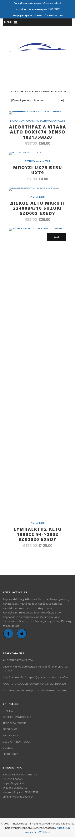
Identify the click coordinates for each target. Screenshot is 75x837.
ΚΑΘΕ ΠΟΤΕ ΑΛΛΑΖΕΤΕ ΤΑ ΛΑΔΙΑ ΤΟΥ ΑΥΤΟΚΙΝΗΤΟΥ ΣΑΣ (34, 683)
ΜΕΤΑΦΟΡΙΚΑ (10, 735)
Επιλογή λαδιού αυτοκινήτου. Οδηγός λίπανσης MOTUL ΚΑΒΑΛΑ (35, 669)
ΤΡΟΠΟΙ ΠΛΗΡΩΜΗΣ (14, 723)
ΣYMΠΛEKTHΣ (37, 197)
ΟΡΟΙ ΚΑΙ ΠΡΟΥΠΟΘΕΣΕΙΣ (17, 717)
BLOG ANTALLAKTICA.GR (17, 741)
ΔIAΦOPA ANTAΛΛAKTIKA (24, 120)
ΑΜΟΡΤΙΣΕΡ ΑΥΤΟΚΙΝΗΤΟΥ (18, 660)
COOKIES (8, 747)
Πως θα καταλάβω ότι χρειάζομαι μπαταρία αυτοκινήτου (36, 677)
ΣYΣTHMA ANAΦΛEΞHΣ (52, 120)
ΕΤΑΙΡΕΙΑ (8, 711)
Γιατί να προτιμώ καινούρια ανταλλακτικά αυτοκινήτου (35, 690)
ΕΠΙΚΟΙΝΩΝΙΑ (10, 754)
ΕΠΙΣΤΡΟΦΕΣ (10, 729)
